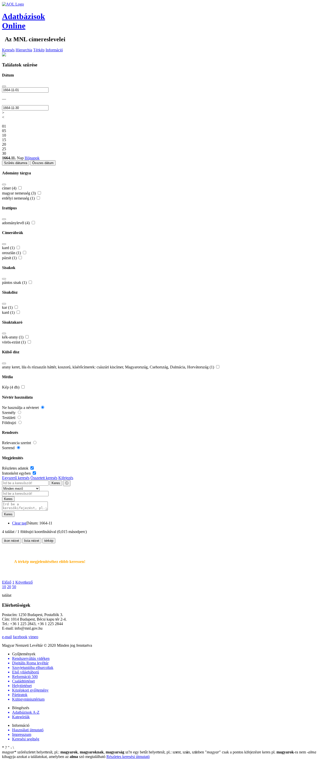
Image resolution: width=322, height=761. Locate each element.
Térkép (39, 50)
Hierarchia (24, 50)
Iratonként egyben (17, 473)
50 (14, 587)
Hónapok (32, 158)
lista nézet (31, 541)
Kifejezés (65, 478)
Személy (9, 412)
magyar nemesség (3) (19, 193)
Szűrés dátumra (15, 163)
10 (4, 587)
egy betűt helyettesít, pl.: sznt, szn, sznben (165, 752)
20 (9, 587)
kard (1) (9, 248)
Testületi (9, 417)
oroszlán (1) (12, 253)
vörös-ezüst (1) (14, 342)
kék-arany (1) (13, 337)
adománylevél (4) (16, 223)
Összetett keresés (43, 478)
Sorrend (9, 448)
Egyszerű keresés (15, 478)
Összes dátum (43, 163)
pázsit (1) (10, 258)
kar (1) (8, 307)
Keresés (8, 50)
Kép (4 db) (11, 387)
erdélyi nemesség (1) (19, 198)
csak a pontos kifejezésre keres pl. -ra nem (256, 752)
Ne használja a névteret (21, 407)
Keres (56, 483)
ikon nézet (11, 541)
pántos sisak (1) (15, 282)
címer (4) (9, 188)
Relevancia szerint (17, 443)
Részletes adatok (15, 468)
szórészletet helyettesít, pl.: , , (63, 752)
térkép (48, 541)
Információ (54, 50)
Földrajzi (9, 423)
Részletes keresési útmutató (128, 756)
